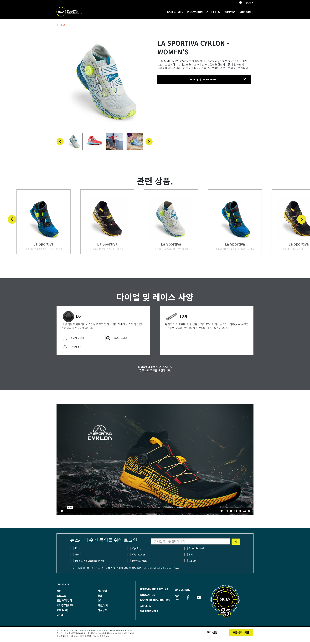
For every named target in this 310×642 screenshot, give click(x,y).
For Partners (149, 611)
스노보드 (61, 595)
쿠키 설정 (212, 632)
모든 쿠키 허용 (240, 632)
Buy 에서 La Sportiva (204, 79)
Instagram (177, 597)
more (60, 615)
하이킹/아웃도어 (65, 605)
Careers (145, 606)
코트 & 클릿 (63, 610)
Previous (60, 141)
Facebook (188, 597)
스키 (100, 600)
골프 (100, 595)
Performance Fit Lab (154, 589)
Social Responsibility (155, 600)
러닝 (62, 25)
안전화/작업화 (64, 600)
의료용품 (102, 610)
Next (149, 141)
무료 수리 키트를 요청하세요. (155, 370)
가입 (235, 541)
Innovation (147, 595)
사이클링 (102, 591)
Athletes (213, 12)
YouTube (198, 597)
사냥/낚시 (103, 605)
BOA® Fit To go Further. (76, 12)
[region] (155, 634)
